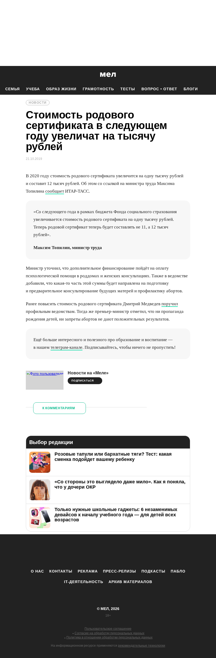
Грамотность (98, 89)
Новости (38, 102)
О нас (37, 571)
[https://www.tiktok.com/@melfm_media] (108, 551)
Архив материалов (130, 582)
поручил (169, 303)
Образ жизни (61, 89)
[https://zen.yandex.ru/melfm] (79, 551)
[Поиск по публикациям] (5, 75)
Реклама (88, 571)
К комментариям (58, 408)
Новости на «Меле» (88, 373)
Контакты (60, 571)
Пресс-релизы (119, 571)
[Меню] (208, 74)
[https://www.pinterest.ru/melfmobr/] (122, 551)
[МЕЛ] (108, 74)
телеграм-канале (66, 347)
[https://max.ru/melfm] (151, 551)
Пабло (178, 571)
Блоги (191, 89)
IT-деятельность (83, 582)
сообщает (54, 191)
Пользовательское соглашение (108, 629)
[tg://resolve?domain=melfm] (64, 551)
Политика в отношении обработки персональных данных (109, 637)
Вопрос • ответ (159, 89)
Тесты (127, 89)
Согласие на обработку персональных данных (109, 633)
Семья (12, 89)
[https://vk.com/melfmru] (93, 551)
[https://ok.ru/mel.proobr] (137, 551)
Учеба (33, 89)
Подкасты (153, 571)
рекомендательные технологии (141, 645)
